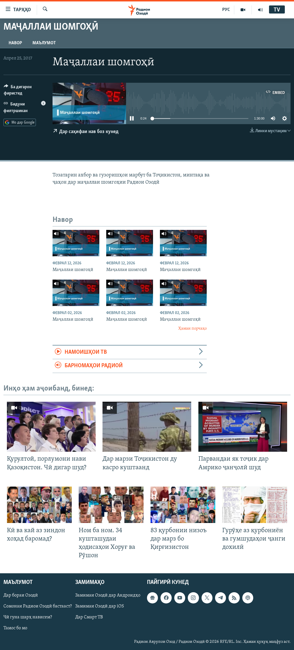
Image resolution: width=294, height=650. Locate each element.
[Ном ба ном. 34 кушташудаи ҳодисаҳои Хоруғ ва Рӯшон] (111, 504)
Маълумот (44, 43)
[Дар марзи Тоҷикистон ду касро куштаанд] (146, 427)
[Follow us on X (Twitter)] (207, 598)
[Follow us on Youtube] (179, 598)
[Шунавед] (260, 9)
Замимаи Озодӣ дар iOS (99, 606)
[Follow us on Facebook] (165, 598)
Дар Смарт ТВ (89, 617)
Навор (15, 43)
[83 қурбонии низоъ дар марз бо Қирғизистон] (182, 504)
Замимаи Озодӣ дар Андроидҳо (107, 595)
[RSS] (234, 598)
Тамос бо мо (15, 628)
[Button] (25, 91)
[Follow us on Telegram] (220, 598)
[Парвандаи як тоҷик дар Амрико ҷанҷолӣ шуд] (242, 427)
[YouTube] (243, 9)
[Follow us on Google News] (152, 598)
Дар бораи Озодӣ (20, 595)
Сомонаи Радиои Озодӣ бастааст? (37, 606)
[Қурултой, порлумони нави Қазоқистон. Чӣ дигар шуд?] (51, 427)
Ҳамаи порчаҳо (192, 328)
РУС (226, 9)
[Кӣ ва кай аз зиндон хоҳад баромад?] (39, 504)
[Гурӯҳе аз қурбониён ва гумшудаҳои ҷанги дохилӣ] (254, 504)
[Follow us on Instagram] (193, 598)
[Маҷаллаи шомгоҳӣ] (76, 243)
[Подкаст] (247, 598)
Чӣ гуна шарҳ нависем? (27, 617)
